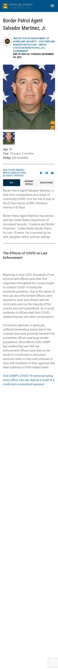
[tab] (11, 182)
